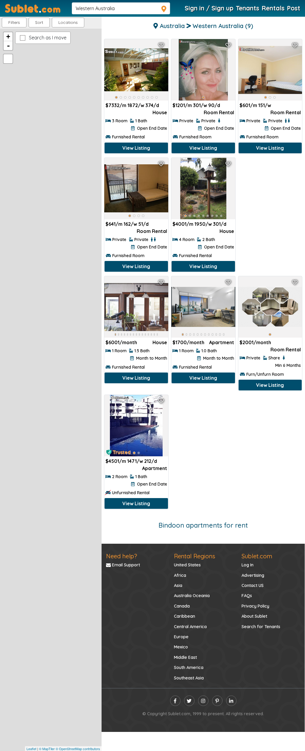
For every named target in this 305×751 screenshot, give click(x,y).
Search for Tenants (261, 626)
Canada (182, 606)
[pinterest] (217, 701)
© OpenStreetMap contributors (78, 748)
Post (293, 8)
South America (188, 667)
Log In (247, 565)
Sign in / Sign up (209, 8)
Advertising (253, 575)
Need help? (121, 556)
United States (187, 565)
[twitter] (189, 701)
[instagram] (203, 701)
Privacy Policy (255, 606)
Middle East (185, 657)
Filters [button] (14, 22)
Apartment (221, 342)
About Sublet (254, 616)
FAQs (247, 595)
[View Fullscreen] (8, 58)
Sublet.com (257, 556)
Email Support (125, 565)
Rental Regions (194, 556)
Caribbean (184, 616)
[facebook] (175, 701)
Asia (178, 585)
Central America (190, 626)
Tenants (247, 8)
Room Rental (219, 112)
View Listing (136, 148)
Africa (180, 575)
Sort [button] (39, 22)
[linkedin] (231, 701)
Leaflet (31, 748)
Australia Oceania (192, 595)
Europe (181, 636)
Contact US (253, 585)
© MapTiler (47, 748)
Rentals (273, 8)
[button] (68, 22)
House (159, 112)
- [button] (8, 45)
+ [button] (8, 36)
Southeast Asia (189, 678)
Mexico (181, 647)
